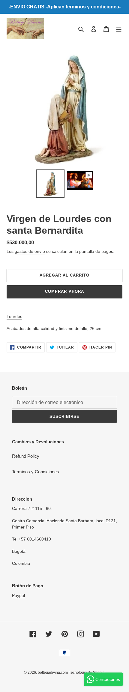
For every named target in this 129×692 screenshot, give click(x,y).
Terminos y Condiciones (35, 471)
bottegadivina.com (53, 672)
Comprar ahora (64, 291)
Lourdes (14, 316)
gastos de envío (30, 251)
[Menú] (118, 28)
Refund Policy (25, 456)
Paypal (18, 595)
